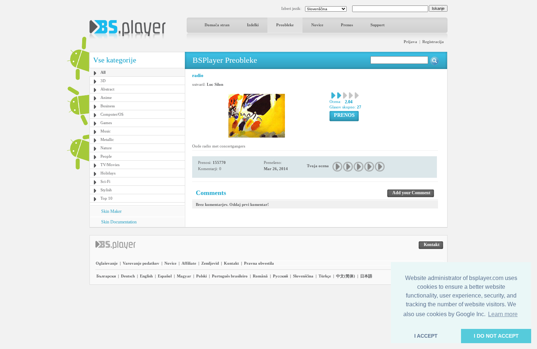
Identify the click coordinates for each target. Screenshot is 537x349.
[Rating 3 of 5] (359, 167)
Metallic (107, 139)
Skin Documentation (119, 222)
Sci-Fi (105, 181)
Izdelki (253, 25)
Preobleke (285, 25)
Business (107, 106)
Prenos (347, 25)
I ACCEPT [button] (426, 336)
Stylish (106, 190)
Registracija (433, 41)
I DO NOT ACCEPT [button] (496, 336)
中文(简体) (345, 276)
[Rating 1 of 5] (337, 167)
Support (377, 25)
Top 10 (106, 198)
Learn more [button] (503, 314)
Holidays (107, 173)
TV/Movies (109, 164)
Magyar (184, 276)
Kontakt (231, 263)
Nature (106, 148)
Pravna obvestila (259, 263)
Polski (201, 276)
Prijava (410, 41)
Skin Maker (111, 211)
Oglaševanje (107, 263)
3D (103, 80)
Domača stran (217, 25)
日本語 (366, 276)
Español (165, 276)
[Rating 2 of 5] (348, 167)
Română (260, 276)
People (106, 156)
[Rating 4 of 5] (369, 167)
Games (106, 122)
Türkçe (325, 276)
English (146, 276)
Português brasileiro (230, 276)
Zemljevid (210, 263)
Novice (317, 25)
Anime (106, 97)
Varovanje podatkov (141, 263)
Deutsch (128, 276)
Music (105, 131)
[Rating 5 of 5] (380, 167)
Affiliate (189, 263)
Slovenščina (303, 276)
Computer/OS (111, 114)
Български (106, 276)
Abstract (107, 89)
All (103, 72)
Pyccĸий (280, 276)
